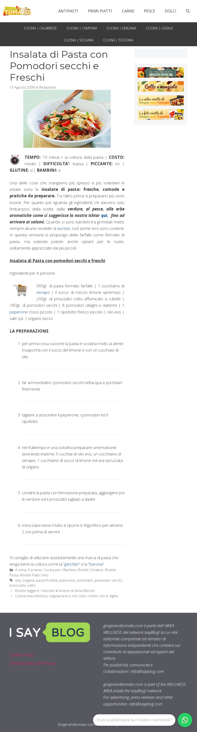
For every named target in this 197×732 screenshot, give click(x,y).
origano (29, 580)
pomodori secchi (108, 580)
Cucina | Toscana (118, 40)
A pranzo (35, 569)
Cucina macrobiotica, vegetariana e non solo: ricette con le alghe (66, 596)
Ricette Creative (90, 569)
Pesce (149, 11)
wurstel (63, 228)
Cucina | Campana (82, 28)
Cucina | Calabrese (40, 28)
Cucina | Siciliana (78, 40)
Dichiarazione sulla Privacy (32, 663)
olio (18, 580)
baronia (96, 564)
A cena (20, 569)
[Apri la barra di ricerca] (188, 11)
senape (43, 292)
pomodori (85, 580)
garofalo (71, 564)
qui (104, 215)
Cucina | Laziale (159, 28)
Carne (128, 11)
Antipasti (68, 11)
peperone (19, 312)
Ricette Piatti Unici (34, 575)
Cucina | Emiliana (121, 28)
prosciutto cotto (23, 585)
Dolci (170, 11)
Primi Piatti (100, 11)
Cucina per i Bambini (60, 569)
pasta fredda (46, 580)
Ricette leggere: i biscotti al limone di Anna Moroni (55, 590)
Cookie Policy (21, 655)
